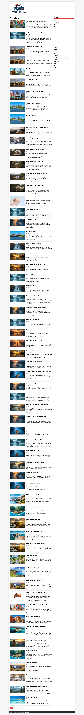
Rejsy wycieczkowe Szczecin (34, 296)
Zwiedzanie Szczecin (32, 69)
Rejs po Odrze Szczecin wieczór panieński (39, 371)
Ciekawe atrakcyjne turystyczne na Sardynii (37, 627)
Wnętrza (55, 67)
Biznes (55, 20)
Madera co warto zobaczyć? (34, 580)
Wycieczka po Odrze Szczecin (35, 340)
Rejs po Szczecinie (31, 285)
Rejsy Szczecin (30, 330)
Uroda (55, 63)
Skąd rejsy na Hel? (31, 219)
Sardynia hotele (31, 675)
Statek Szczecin (31, 383)
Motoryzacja (56, 36)
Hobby (55, 28)
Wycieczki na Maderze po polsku (36, 21)
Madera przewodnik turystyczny (36, 640)
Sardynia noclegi (31, 697)
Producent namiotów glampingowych (38, 127)
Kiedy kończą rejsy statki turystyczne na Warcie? (38, 33)
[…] (35, 28)
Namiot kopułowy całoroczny (35, 149)
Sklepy (55, 51)
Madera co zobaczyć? (32, 568)
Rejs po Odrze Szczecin (33, 275)
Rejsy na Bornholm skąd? (34, 197)
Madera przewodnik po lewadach (36, 686)
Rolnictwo (56, 49)
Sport (55, 53)
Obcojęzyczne (56, 41)
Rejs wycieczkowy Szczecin (34, 361)
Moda (55, 34)
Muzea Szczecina (31, 231)
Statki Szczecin (30, 394)
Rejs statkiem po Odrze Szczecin (36, 307)
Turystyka (55, 59)
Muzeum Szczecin (31, 115)
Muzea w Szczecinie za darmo (35, 57)
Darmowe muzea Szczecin (34, 46)
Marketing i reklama (57, 32)
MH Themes (27, 712)
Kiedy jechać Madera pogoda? (35, 543)
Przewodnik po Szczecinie (34, 103)
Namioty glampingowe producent (37, 138)
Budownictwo (56, 22)
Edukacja (55, 26)
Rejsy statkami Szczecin (33, 450)
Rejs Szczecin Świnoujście (34, 428)
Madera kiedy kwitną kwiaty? (35, 531)
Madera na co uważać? (33, 519)
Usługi (55, 65)
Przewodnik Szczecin (32, 79)
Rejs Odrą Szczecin (32, 254)
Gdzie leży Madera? (32, 555)
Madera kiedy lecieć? (32, 507)
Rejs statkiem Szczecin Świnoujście (37, 404)
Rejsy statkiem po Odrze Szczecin (36, 264)
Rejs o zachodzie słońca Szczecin (36, 416)
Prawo (55, 45)
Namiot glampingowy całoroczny (36, 173)
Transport (56, 57)
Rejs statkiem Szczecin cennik (35, 462)
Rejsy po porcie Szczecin (33, 243)
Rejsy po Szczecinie (32, 351)
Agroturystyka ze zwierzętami (35, 592)
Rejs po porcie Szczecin (33, 472)
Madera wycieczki (31, 650)
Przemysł (55, 47)
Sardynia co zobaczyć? (33, 616)
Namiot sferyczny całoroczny (35, 161)
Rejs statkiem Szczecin (33, 319)
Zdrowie (55, 69)
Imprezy (55, 30)
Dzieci (55, 24)
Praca (55, 43)
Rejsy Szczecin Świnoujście (34, 440)
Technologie (56, 55)
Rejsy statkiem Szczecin (33, 483)
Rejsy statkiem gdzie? (33, 209)
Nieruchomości (57, 39)
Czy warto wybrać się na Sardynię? (37, 604)
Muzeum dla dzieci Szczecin (34, 91)
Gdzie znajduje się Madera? (34, 495)
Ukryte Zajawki (57, 61)
